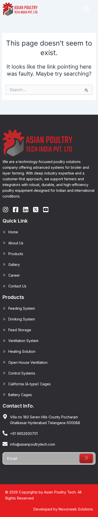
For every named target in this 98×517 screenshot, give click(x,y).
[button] (86, 9)
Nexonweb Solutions (76, 509)
